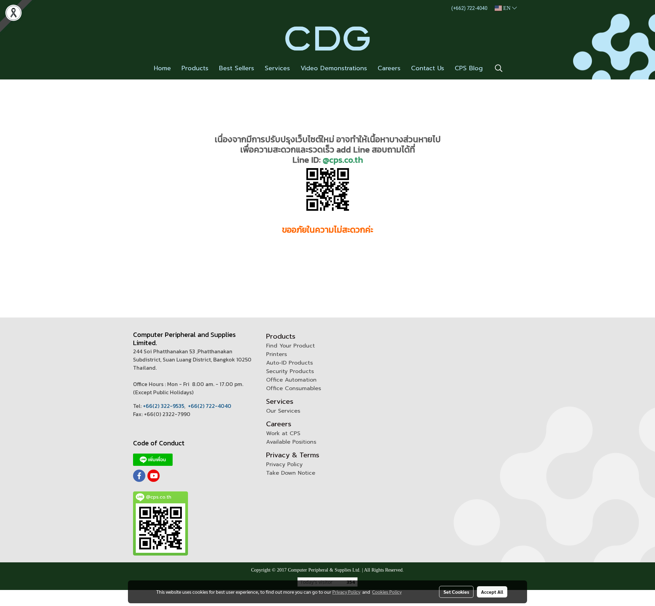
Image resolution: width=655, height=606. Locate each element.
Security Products (290, 371)
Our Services (283, 411)
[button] (498, 68)
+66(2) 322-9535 (163, 406)
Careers (389, 68)
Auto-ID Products (289, 363)
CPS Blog (469, 68)
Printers (276, 354)
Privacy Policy (284, 464)
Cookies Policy (387, 592)
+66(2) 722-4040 (209, 406)
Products (194, 68)
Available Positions (291, 442)
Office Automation (291, 380)
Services (277, 68)
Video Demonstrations (334, 68)
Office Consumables (293, 388)
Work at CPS (283, 433)
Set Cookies (456, 592)
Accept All (492, 592)
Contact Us (427, 68)
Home (162, 68)
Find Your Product (290, 346)
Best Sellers (236, 68)
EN (507, 8)
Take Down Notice (290, 473)
